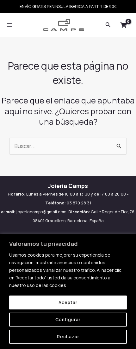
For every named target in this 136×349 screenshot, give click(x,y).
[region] (68, 291)
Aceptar (68, 302)
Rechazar (68, 336)
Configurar (68, 319)
